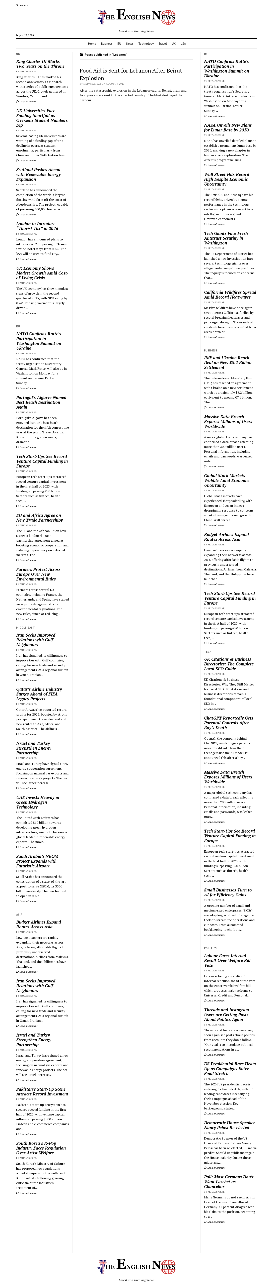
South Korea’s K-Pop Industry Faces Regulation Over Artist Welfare (41, 1148)
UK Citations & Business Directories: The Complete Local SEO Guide (229, 664)
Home (92, 43)
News (130, 43)
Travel (162, 43)
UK (174, 43)
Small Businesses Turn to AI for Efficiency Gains (228, 892)
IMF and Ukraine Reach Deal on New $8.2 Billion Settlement (227, 362)
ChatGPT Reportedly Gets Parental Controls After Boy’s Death (228, 723)
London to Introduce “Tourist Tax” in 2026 (37, 226)
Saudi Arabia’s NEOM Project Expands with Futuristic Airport (37, 861)
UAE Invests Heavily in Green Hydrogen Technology (37, 802)
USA (183, 43)
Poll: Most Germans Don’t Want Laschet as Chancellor (229, 1181)
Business (107, 43)
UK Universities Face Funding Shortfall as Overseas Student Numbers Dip (42, 117)
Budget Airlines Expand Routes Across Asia (38, 924)
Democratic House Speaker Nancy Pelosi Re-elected (229, 1125)
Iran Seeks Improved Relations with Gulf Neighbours (35, 640)
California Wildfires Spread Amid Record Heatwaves (230, 294)
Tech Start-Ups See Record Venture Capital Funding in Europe (42, 461)
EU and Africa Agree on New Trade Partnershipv (39, 517)
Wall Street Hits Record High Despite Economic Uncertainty (226, 179)
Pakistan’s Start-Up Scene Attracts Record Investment (42, 1091)
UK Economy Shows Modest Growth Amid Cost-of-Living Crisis (42, 273)
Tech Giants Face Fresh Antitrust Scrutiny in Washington (226, 238)
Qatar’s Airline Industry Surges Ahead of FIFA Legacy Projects (39, 694)
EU (119, 43)
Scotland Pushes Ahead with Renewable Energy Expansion (38, 174)
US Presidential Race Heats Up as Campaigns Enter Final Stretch (230, 1068)
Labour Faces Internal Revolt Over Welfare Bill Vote (227, 960)
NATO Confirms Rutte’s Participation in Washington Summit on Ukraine (38, 340)
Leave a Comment (28, 101)
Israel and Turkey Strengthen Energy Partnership (33, 748)
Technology (146, 43)
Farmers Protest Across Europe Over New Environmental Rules (38, 574)
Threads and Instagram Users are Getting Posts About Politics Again (226, 1014)
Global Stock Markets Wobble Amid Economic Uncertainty (226, 480)
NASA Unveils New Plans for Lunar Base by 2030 (228, 127)
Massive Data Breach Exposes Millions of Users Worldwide (228, 421)
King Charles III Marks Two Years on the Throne (40, 64)
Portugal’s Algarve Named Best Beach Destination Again (41, 402)
